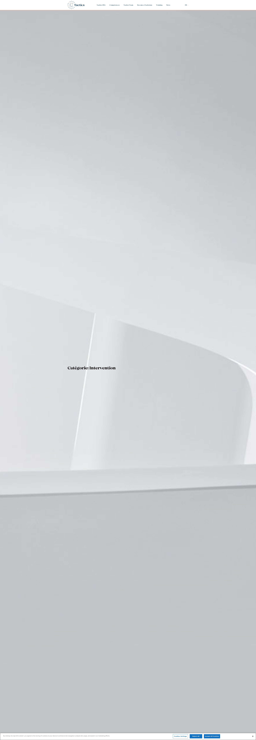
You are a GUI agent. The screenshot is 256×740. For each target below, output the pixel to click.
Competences (114, 5)
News (168, 5)
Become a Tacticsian (144, 5)
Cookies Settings (180, 736)
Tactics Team (128, 5)
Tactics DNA (101, 5)
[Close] (253, 736)
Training (159, 5)
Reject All (195, 736)
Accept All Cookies (212, 736)
